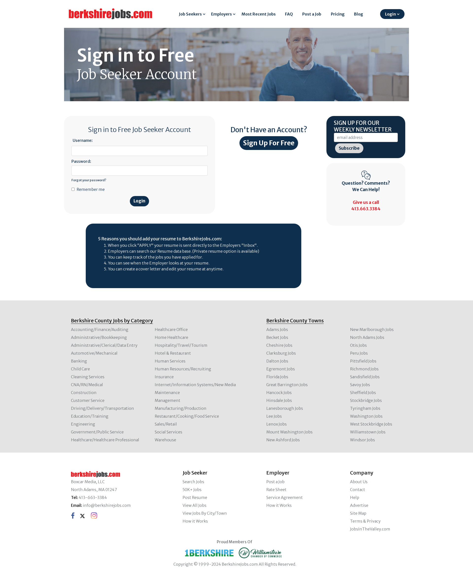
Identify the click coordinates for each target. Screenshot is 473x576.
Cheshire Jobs (279, 345)
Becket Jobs (277, 337)
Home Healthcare (171, 337)
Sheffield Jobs (363, 392)
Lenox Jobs (276, 424)
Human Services (170, 361)
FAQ (289, 14)
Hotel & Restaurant (173, 353)
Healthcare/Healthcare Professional (105, 439)
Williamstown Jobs (368, 431)
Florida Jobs (277, 376)
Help (354, 497)
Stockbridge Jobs (366, 400)
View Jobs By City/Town (205, 513)
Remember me (91, 189)
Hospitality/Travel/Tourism (181, 345)
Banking (79, 361)
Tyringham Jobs (365, 408)
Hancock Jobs (279, 392)
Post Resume (195, 497)
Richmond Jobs (364, 368)
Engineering (83, 424)
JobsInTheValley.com (370, 529)
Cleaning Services (87, 376)
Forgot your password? (88, 180)
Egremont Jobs (280, 368)
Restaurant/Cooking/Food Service (187, 416)
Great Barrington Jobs (287, 384)
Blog (358, 14)
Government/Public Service (97, 431)
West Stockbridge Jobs (371, 424)
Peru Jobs (359, 353)
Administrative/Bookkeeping (99, 337)
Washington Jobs (366, 416)
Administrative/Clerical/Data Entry (104, 345)
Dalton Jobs (277, 361)
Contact (357, 489)
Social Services (168, 431)
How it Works (195, 521)
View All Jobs (194, 505)
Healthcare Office (171, 329)
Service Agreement (284, 497)
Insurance (164, 376)
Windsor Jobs (362, 439)
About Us (359, 481)
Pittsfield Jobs (363, 361)
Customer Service (87, 400)
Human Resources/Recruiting (183, 368)
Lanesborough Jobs (284, 408)
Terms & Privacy (365, 521)
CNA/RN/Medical (87, 384)
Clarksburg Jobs (281, 353)
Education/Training (89, 416)
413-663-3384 (93, 497)
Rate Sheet (276, 489)
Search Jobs (193, 481)
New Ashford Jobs (283, 439)
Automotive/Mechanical (94, 353)
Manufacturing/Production (180, 408)
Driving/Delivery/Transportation (102, 408)
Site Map (358, 513)
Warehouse (165, 439)
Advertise (359, 505)
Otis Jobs (358, 345)
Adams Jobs (277, 329)
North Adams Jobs (367, 337)
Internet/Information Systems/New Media (195, 384)
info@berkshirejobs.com (107, 505)
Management (167, 400)
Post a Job (311, 14)
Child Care (80, 368)
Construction (84, 392)
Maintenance (167, 392)
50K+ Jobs (192, 489)
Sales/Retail (166, 424)
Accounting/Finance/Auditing (99, 329)
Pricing (338, 14)
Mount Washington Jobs (289, 431)
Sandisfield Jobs (365, 376)
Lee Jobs (274, 416)
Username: (83, 140)
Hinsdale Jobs (279, 400)
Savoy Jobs (360, 384)
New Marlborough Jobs (372, 329)
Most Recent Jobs (258, 14)
